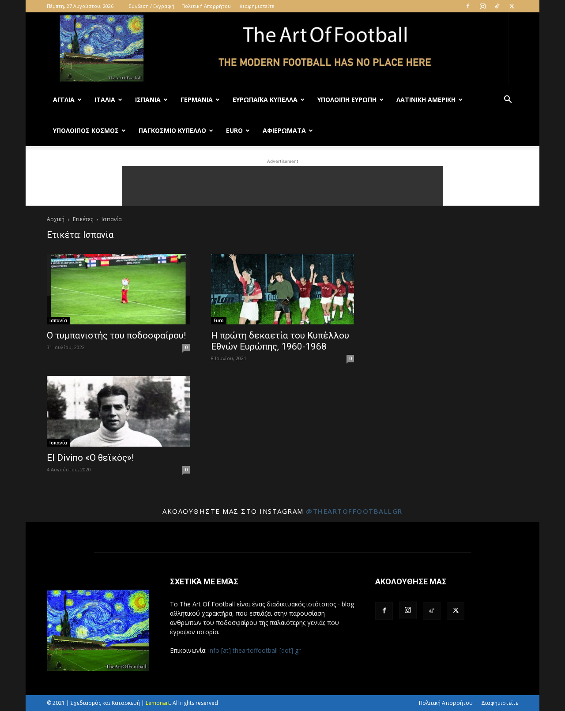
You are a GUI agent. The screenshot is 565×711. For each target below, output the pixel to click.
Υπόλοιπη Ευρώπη (347, 99)
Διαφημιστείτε (256, 6)
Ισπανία (148, 99)
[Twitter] (511, 6)
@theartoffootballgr (354, 511)
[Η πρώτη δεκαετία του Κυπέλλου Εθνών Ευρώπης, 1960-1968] (282, 289)
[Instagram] (482, 6)
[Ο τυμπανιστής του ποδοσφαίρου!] (118, 289)
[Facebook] (468, 6)
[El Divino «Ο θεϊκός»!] (118, 411)
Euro (234, 130)
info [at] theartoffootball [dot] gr (254, 650)
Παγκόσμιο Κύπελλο (172, 130)
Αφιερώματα (284, 130)
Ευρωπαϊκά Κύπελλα (265, 99)
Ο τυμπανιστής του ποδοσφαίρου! (116, 335)
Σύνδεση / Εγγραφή (151, 6)
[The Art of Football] (282, 48)
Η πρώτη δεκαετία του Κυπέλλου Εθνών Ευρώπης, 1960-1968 (280, 341)
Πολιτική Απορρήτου (206, 6)
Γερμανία (197, 99)
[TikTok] (497, 6)
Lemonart (158, 703)
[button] (507, 100)
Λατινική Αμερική (426, 99)
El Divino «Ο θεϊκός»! (90, 457)
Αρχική (55, 219)
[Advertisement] (282, 186)
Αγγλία (64, 99)
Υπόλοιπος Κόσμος (86, 130)
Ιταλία (104, 99)
